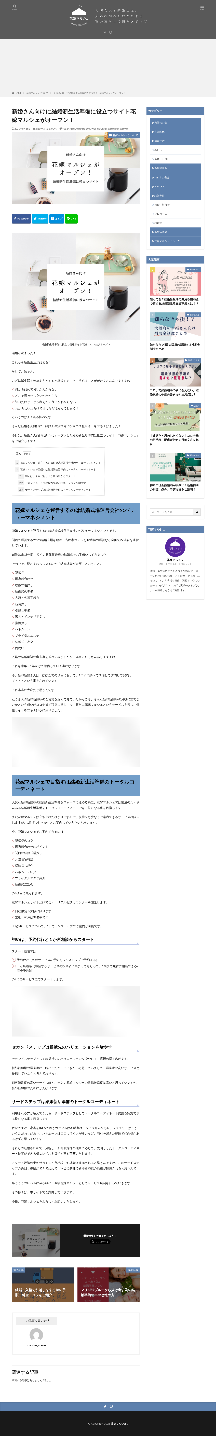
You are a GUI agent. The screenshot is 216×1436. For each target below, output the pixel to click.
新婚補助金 (160, 168)
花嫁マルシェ (119, 1423)
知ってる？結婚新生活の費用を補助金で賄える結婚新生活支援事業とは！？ (174, 301)
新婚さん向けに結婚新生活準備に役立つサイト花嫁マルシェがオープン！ (89, 93)
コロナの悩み (162, 177)
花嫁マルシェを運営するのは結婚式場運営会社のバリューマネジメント (58, 462)
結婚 (104, 128)
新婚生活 (159, 140)
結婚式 (158, 222)
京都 (88, 128)
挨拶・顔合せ (162, 204)
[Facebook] (21, 219)
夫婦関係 (159, 131)
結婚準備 (124, 128)
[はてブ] (56, 219)
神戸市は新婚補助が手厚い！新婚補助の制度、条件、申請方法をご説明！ (174, 487)
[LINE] (71, 219)
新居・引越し (162, 158)
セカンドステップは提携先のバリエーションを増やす (52, 482)
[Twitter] (40, 219)
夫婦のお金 (160, 122)
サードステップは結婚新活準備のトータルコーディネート (55, 489)
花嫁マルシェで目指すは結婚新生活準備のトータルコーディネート (56, 469)
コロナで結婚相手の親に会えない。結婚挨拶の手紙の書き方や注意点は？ (174, 392)
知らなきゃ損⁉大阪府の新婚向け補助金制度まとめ (175, 347)
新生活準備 (160, 231)
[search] (197, 512)
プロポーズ (160, 213)
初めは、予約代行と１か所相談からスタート (47, 476)
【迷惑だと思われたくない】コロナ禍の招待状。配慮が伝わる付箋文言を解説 (174, 440)
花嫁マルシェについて (37, 93)
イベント (159, 186)
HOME (18, 93)
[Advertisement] (108, 65)
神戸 (99, 128)
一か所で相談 (68, 128)
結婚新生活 (113, 128)
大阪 (93, 128)
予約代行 (80, 128)
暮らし (158, 149)
